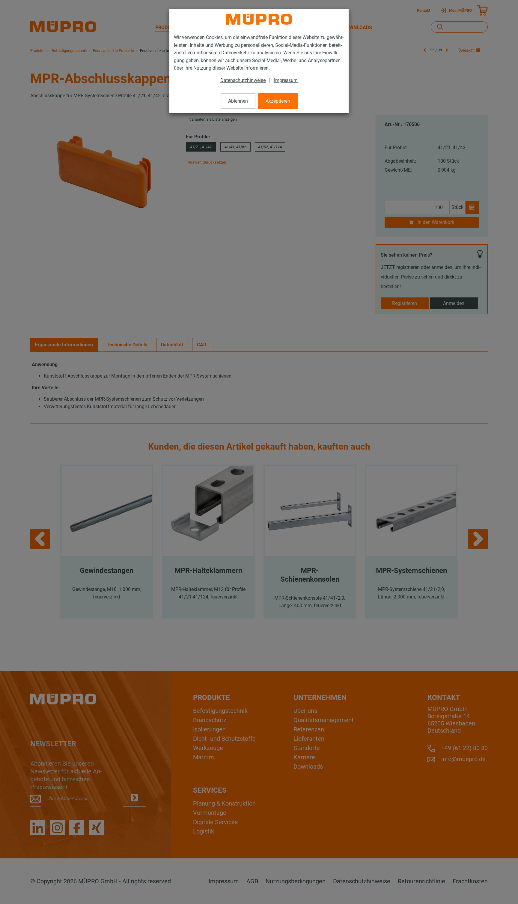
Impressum (286, 80)
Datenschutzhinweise (243, 80)
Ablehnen (238, 101)
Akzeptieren (278, 101)
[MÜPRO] (259, 19)
